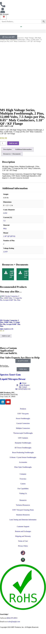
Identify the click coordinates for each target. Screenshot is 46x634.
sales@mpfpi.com (14, 621)
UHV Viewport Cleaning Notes (23, 510)
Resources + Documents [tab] (12, 154)
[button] (23, 31)
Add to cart (13, 143)
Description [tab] (7, 149)
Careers (23, 484)
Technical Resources (23, 505)
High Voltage (29, 38)
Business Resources (23, 515)
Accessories (23, 462)
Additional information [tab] (23, 149)
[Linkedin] (2, 401)
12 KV (5, 252)
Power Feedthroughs (23, 418)
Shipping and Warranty (23, 536)
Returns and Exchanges (23, 531)
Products (23, 409)
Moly (5, 228)
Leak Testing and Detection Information (22, 520)
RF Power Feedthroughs (23, 448)
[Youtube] (8, 401)
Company (23, 474)
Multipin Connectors (23, 428)
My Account (4, 14)
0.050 (5, 213)
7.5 (4, 221)
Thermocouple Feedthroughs (23, 433)
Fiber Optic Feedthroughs (23, 467)
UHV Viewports (23, 414)
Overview (23, 479)
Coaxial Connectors (23, 423)
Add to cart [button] (6, 336)
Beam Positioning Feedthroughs (23, 452)
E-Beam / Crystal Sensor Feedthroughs (23, 457)
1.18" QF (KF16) (9, 236)
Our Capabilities (23, 488)
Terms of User (23, 541)
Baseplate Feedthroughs (23, 443)
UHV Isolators (23, 438)
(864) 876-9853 (12, 618)
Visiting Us (23, 493)
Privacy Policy (23, 546)
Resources (23, 500)
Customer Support (23, 526)
